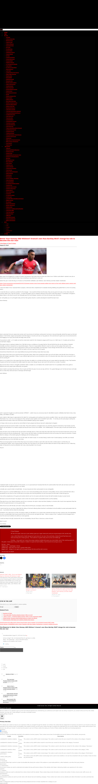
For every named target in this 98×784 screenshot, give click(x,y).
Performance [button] (3, 764)
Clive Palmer (3, 243)
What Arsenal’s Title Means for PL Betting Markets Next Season (9, 701)
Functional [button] (2, 759)
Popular (4, 665)
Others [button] (1, 778)
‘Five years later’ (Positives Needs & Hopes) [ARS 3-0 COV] (10, 681)
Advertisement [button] (3, 773)
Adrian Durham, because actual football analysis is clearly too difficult (10, 695)
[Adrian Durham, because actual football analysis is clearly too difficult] (5, 693)
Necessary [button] (2, 729)
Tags (4, 669)
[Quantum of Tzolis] (4, 674)
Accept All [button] (10, 713)
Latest (4, 664)
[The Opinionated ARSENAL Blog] (49, 28)
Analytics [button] (2, 768)
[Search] (15, 647)
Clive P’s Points (12, 243)
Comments (5, 667)
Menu (1, 29)
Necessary (4, 731)
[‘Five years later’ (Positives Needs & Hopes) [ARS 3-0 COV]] (5, 679)
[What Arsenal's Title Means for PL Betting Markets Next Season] (5, 699)
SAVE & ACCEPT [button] (4, 783)
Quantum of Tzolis (10, 674)
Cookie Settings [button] (4, 713)
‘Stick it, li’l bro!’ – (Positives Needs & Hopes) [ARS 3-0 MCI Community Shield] (10, 687)
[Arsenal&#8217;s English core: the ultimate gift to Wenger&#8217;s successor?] (38, 581)
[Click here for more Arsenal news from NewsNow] (11, 650)
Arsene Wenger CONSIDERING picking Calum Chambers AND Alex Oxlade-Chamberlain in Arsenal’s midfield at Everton (29, 624)
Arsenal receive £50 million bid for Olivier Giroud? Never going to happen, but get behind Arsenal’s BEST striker (27, 622)
